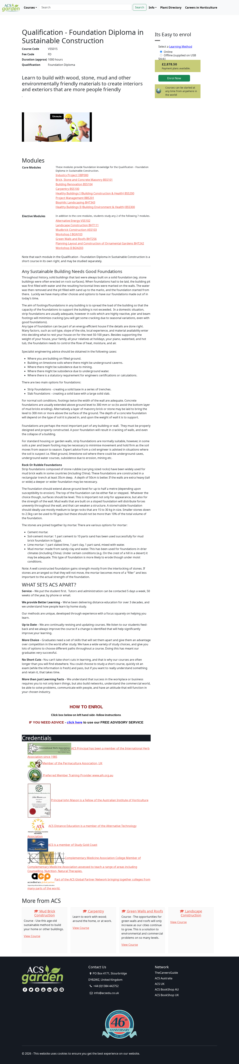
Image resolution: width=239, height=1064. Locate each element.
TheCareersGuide (166, 973)
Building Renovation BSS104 (74, 184)
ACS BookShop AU (167, 989)
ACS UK (159, 984)
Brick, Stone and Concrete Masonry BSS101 (84, 180)
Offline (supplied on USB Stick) (177, 55)
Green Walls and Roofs (144, 911)
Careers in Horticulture (201, 7)
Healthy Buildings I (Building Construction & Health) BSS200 (95, 193)
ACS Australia (163, 978)
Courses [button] (29, 7)
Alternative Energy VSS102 (73, 221)
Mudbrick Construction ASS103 (76, 230)
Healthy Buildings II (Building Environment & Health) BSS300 (95, 207)
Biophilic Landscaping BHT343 (75, 202)
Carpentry (95, 911)
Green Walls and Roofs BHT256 (76, 239)
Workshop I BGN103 (69, 234)
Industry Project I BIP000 (72, 175)
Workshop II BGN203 (69, 248)
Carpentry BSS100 (67, 189)
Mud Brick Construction (44, 913)
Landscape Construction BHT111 (77, 225)
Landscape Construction (191, 913)
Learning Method (180, 46)
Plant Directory (170, 7)
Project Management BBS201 (75, 198)
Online (168, 52)
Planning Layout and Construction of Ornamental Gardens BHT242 (100, 243)
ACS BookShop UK (167, 995)
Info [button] (151, 7)
